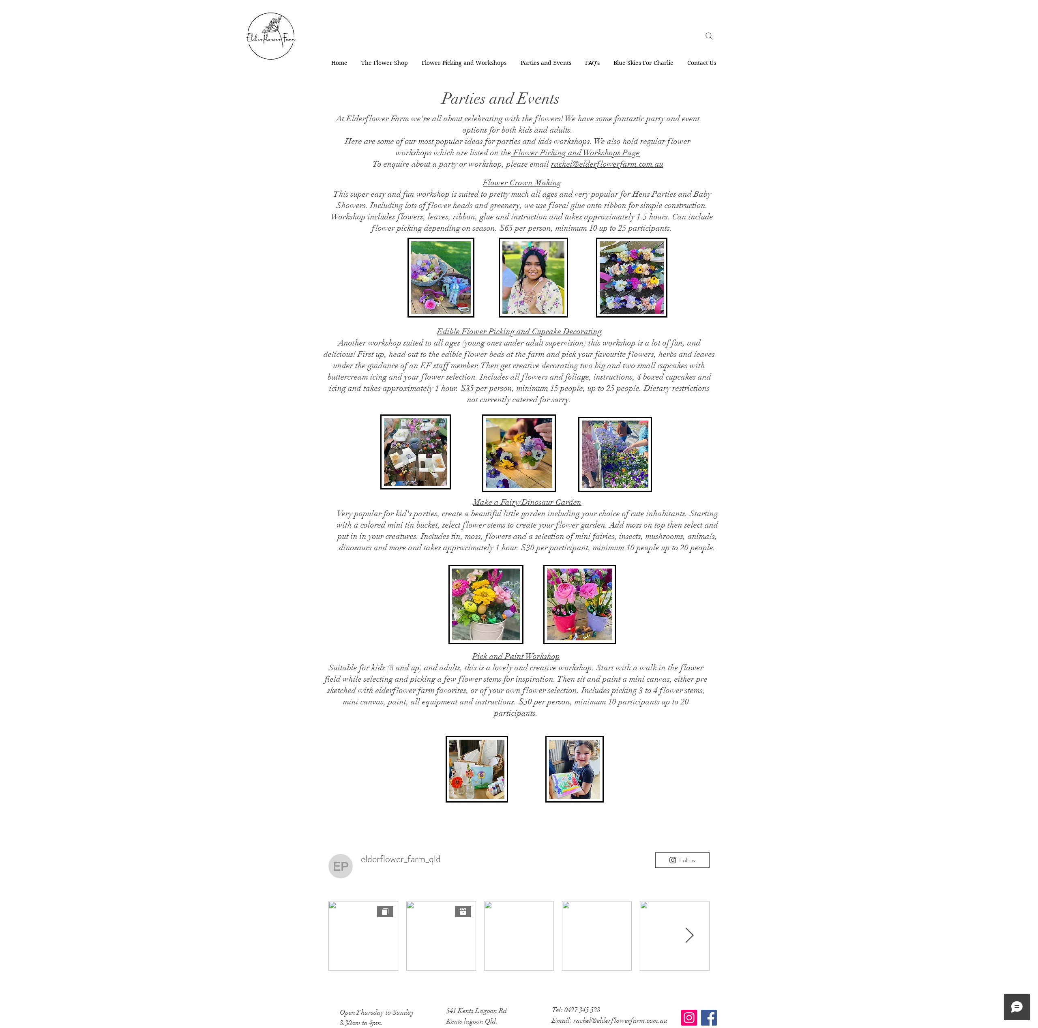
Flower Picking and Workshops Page (575, 153)
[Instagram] (689, 1018)
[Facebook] (709, 1018)
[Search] (709, 36)
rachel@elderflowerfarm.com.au (607, 164)
